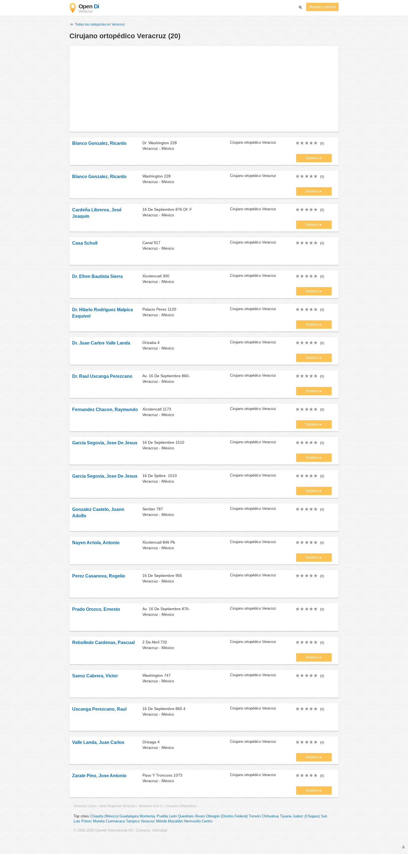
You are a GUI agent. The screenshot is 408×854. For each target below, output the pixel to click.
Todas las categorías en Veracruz (99, 24)
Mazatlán (175, 821)
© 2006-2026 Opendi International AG (104, 830)
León (173, 816)
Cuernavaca (115, 821)
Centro (207, 821)
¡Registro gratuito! (322, 7)
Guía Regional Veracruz (117, 806)
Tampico (133, 821)
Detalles (312, 158)
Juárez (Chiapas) (306, 816)
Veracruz (148, 821)
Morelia (99, 821)
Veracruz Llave (85, 806)
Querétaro (186, 816)
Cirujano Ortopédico (181, 806)
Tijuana (285, 816)
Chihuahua (270, 816)
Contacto (143, 830)
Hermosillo (192, 821)
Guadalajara (128, 816)
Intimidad (159, 830)
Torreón (255, 816)
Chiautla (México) (104, 816)
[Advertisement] (204, 89)
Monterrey (148, 816)
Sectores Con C (151, 806)
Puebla (162, 816)
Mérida (161, 821)
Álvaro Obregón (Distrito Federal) (221, 816)
